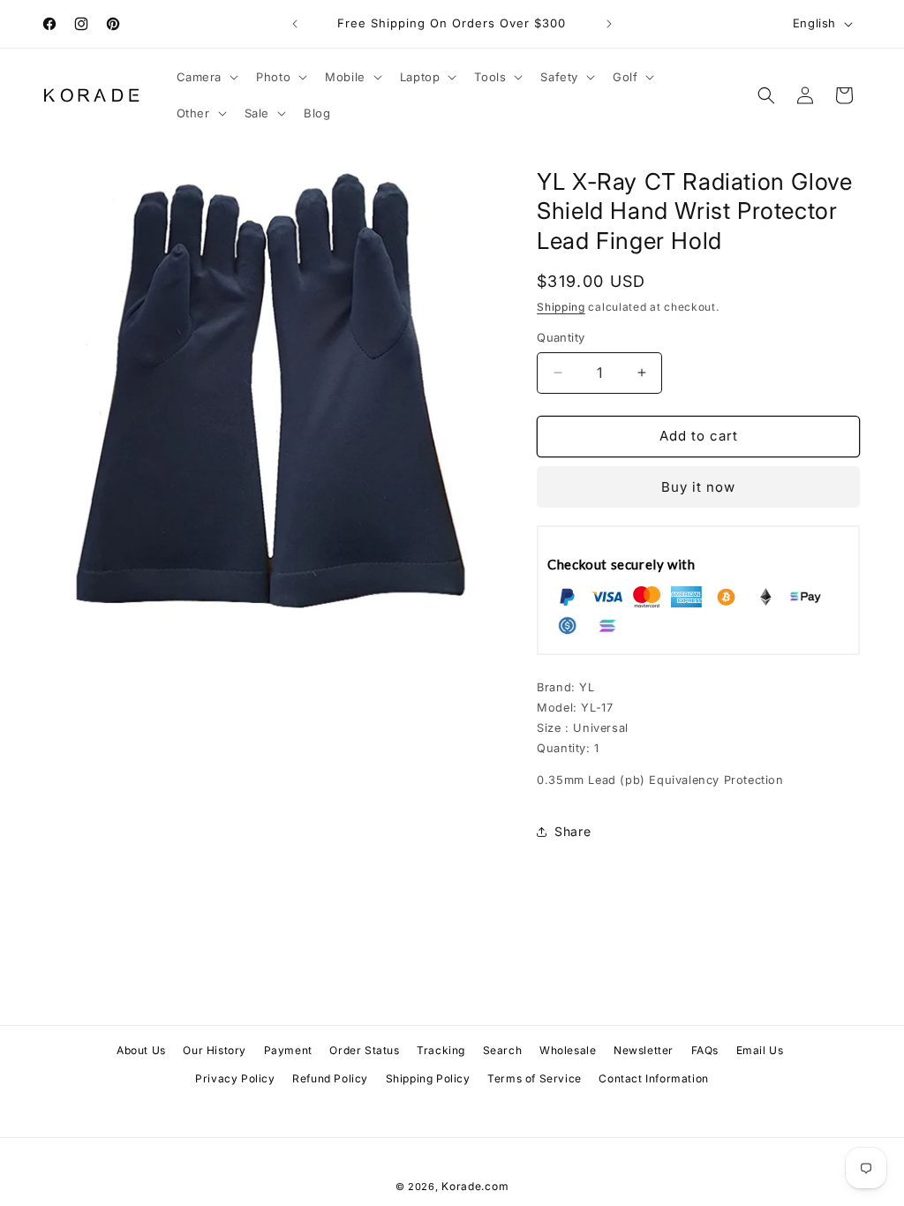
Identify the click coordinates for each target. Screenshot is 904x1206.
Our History (214, 1050)
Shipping (561, 306)
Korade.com (474, 1186)
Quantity (560, 337)
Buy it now (698, 487)
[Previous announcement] (294, 24)
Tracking (441, 1050)
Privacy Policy (235, 1078)
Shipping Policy (428, 1078)
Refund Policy (330, 1078)
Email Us (760, 1050)
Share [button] (572, 831)
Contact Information (653, 1078)
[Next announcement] (609, 24)
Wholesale (567, 1050)
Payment (288, 1050)
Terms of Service (534, 1078)
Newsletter (644, 1050)
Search (503, 1050)
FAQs (705, 1050)
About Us (141, 1050)
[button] (206, 77)
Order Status (364, 1050)
